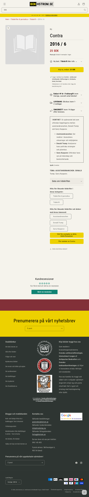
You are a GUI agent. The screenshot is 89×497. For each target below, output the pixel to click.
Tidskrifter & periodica (61, 196)
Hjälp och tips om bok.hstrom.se (16, 444)
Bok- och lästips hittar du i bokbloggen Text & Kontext (14, 420)
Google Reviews (51, 15)
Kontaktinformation (78, 492)
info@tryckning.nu (39, 428)
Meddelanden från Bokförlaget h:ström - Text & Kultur (15, 432)
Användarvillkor (79, 489)
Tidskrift (56, 202)
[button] (4, 4)
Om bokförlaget (10, 376)
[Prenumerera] (61, 328)
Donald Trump (58, 223)
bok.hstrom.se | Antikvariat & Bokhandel (27, 489)
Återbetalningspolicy (56, 489)
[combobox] (44, 10)
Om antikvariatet (10, 371)
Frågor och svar (10, 357)
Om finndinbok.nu (11, 386)
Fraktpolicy (68, 492)
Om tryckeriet (9, 381)
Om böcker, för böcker (12, 439)
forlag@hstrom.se (39, 434)
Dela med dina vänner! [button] (59, 249)
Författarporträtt (10, 426)
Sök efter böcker (10, 352)
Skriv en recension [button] (44, 292)
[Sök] (84, 10)
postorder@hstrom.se (40, 422)
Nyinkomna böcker (11, 361)
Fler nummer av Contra (67, 241)
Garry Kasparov (58, 229)
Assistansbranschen (60, 216)
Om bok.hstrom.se (11, 347)
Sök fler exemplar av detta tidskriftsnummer (66, 235)
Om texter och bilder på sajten (15, 366)
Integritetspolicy (68, 489)
